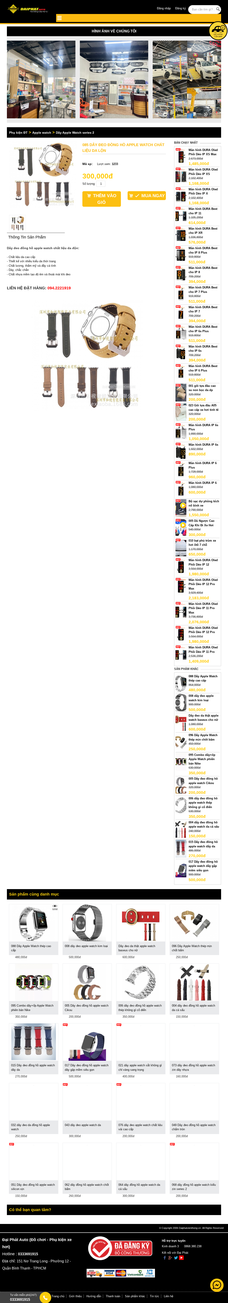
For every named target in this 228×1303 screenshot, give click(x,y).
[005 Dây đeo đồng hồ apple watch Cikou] (181, 785)
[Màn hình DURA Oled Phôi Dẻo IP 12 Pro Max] (181, 586)
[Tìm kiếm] (218, 9)
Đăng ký (180, 8)
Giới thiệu (75, 1296)
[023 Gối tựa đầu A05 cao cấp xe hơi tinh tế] (181, 412)
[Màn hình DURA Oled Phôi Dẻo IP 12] (181, 566)
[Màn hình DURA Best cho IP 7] (181, 313)
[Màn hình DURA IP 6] (181, 489)
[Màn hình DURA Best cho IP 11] (181, 215)
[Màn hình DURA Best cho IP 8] (181, 274)
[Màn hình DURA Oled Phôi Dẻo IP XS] (181, 176)
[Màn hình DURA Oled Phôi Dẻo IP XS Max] (181, 156)
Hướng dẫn (93, 1296)
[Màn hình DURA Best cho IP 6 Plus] (181, 372)
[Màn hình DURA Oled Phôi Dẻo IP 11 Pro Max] (181, 610)
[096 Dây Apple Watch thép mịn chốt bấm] (181, 741)
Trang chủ (57, 1296)
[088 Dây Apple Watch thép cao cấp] (181, 682)
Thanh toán (113, 1296)
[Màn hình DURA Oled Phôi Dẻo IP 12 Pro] (181, 634)
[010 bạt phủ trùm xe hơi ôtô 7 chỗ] (181, 547)
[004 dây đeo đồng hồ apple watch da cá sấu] (181, 828)
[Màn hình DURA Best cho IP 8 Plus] (181, 254)
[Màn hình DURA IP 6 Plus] (181, 469)
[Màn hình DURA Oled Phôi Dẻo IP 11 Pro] (181, 654)
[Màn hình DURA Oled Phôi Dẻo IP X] (181, 195)
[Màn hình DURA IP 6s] (181, 451)
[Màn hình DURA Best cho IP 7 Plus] (181, 294)
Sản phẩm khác (135, 1296)
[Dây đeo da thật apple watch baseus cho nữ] (181, 722)
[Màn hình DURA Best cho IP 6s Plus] (181, 333)
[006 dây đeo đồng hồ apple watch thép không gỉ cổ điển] (181, 804)
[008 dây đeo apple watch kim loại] (181, 702)
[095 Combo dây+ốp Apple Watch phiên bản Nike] (181, 761)
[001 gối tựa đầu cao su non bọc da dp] (181, 392)
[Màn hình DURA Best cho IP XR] (181, 235)
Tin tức (154, 1296)
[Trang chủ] (28, 9)
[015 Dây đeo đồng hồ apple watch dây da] (181, 848)
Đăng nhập (164, 8)
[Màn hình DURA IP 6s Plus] (181, 431)
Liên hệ (168, 1296)
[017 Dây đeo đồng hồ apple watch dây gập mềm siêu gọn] (181, 868)
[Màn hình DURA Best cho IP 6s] (181, 353)
